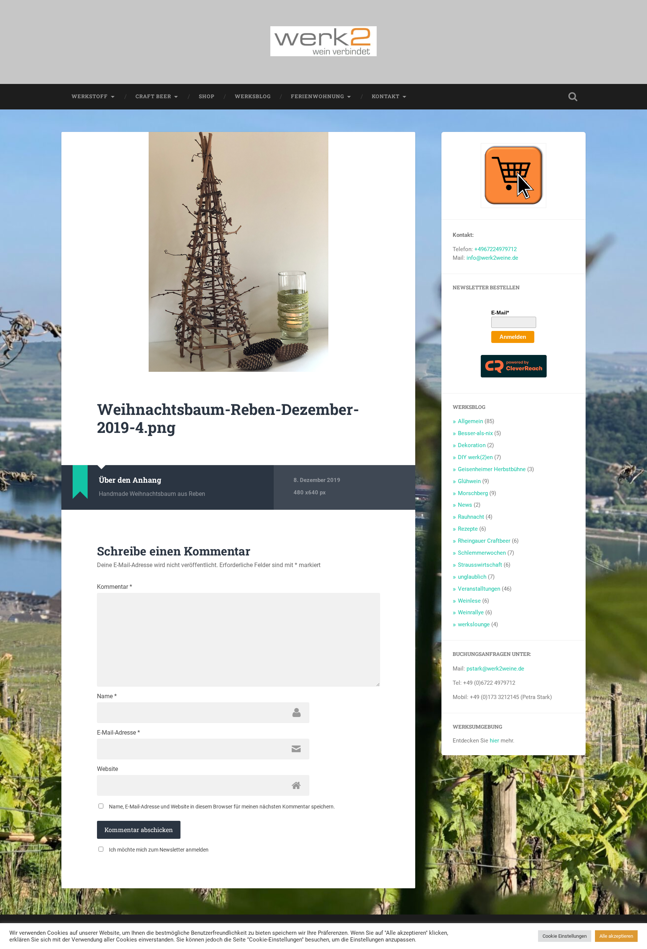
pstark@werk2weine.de (495, 668)
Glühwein (469, 481)
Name (107, 696)
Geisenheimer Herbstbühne (492, 469)
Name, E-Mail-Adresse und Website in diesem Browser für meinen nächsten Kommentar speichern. (222, 807)
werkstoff (90, 96)
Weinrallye (471, 612)
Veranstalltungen (479, 588)
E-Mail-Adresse (118, 733)
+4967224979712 (495, 249)
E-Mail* (500, 313)
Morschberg (473, 493)
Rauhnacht (471, 516)
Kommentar (114, 587)
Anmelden (512, 337)
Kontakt (386, 96)
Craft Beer (153, 96)
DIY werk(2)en (475, 457)
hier (494, 740)
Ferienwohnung (317, 96)
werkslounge (474, 624)
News (465, 504)
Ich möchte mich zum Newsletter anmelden (159, 850)
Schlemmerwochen (482, 552)
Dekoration (472, 445)
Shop (207, 96)
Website (107, 769)
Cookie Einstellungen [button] (565, 936)
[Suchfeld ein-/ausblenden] (573, 96)
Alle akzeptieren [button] (616, 936)
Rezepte (468, 528)
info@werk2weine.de (492, 257)
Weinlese (469, 600)
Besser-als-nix (475, 433)
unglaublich (472, 576)
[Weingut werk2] (323, 42)
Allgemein (470, 421)
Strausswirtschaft (480, 564)
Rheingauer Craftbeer (484, 540)
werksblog (253, 96)
